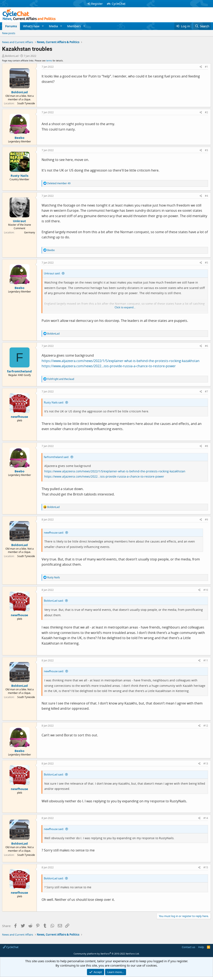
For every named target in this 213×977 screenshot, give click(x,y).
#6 (206, 346)
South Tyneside (26, 103)
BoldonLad (12, 56)
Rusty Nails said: (54, 402)
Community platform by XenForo (107, 953)
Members (74, 26)
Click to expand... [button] (125, 307)
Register (97, 4)
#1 (206, 66)
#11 (205, 660)
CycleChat (118, 4)
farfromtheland (19, 371)
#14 (205, 818)
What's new (31, 26)
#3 (206, 150)
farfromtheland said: (56, 457)
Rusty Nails (19, 175)
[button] (43, 26)
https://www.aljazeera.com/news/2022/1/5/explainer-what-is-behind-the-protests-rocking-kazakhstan (120, 360)
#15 (205, 867)
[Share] (200, 67)
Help (201, 947)
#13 (205, 763)
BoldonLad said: (54, 600)
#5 (206, 262)
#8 (206, 446)
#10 (205, 590)
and (60, 379)
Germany (29, 232)
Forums (11, 26)
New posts (8, 33)
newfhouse (19, 416)
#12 (205, 725)
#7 (206, 391)
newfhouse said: (54, 532)
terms (49, 60)
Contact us (188, 947)
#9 (206, 519)
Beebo (19, 138)
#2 (206, 112)
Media (53, 26)
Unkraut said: (52, 273)
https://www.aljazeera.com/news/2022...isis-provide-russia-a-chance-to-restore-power (109, 366)
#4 (206, 196)
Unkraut (19, 221)
